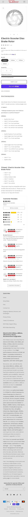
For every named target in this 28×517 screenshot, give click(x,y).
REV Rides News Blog (9, 327)
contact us (4, 192)
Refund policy (12, 508)
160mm (5, 63)
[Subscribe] (23, 489)
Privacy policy (20, 508)
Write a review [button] (14, 208)
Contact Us (6, 308)
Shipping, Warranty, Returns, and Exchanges (12, 312)
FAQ (4, 304)
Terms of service (10, 511)
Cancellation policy (14, 513)
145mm (21, 60)
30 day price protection (15, 50)
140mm (13, 60)
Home (4, 297)
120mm (5, 60)
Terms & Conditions (8, 320)
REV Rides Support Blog (9, 324)
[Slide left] (10, 34)
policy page (6, 478)
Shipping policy (19, 511)
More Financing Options (7, 96)
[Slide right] (17, 34)
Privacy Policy (7, 317)
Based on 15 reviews (9, 203)
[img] (11, 229)
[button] (3, 1)
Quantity (3, 67)
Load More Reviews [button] (14, 285)
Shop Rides (6, 301)
